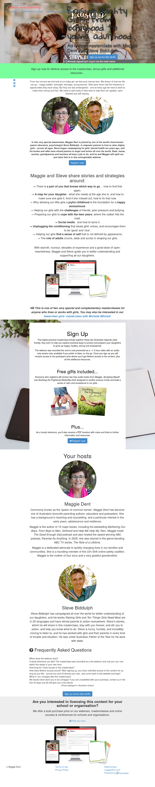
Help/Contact (110, 766)
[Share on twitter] (14, 82)
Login (104, 11)
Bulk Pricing (82, 11)
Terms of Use (61, 766)
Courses (13, 11)
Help (95, 11)
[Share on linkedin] (14, 85)
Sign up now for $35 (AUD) (103, 56)
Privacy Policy (61, 769)
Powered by (110, 772)
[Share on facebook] (14, 79)
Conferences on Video (32, 11)
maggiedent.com (112, 769)
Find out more (78, 720)
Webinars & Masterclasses (60, 11)
